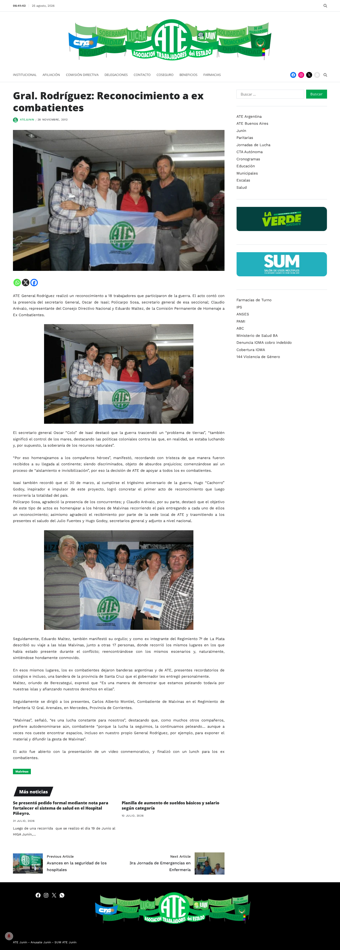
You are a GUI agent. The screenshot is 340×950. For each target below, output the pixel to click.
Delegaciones (116, 74)
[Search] (325, 5)
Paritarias (244, 137)
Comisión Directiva (82, 74)
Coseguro (165, 74)
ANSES (242, 314)
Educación (245, 166)
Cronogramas (248, 159)
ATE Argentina (249, 116)
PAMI (240, 321)
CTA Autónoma (249, 152)
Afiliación (51, 74)
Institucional (25, 74)
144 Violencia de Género (258, 357)
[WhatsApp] (317, 75)
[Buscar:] (269, 95)
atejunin (27, 119)
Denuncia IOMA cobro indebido (264, 342)
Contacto (142, 74)
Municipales (247, 173)
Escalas (243, 180)
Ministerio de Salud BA (257, 335)
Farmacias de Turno (254, 300)
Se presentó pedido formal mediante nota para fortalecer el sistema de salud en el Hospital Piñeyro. (60, 808)
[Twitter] (309, 75)
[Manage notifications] (9, 936)
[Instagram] (301, 75)
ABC (240, 328)
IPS (239, 307)
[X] (25, 282)
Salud (241, 187)
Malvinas (21, 771)
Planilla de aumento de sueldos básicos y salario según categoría (170, 805)
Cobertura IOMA (250, 350)
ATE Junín (20, 942)
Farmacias (212, 74)
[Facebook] (293, 75)
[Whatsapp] (17, 282)
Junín (241, 130)
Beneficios (188, 74)
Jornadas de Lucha (253, 145)
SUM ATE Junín (65, 942)
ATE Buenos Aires (252, 123)
